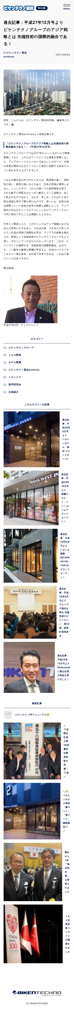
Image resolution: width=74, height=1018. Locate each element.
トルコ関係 (15, 355)
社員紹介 (14, 392)
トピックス (15, 377)
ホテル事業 (15, 362)
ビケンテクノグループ (21, 347)
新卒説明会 (15, 384)
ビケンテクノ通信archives (24, 369)
